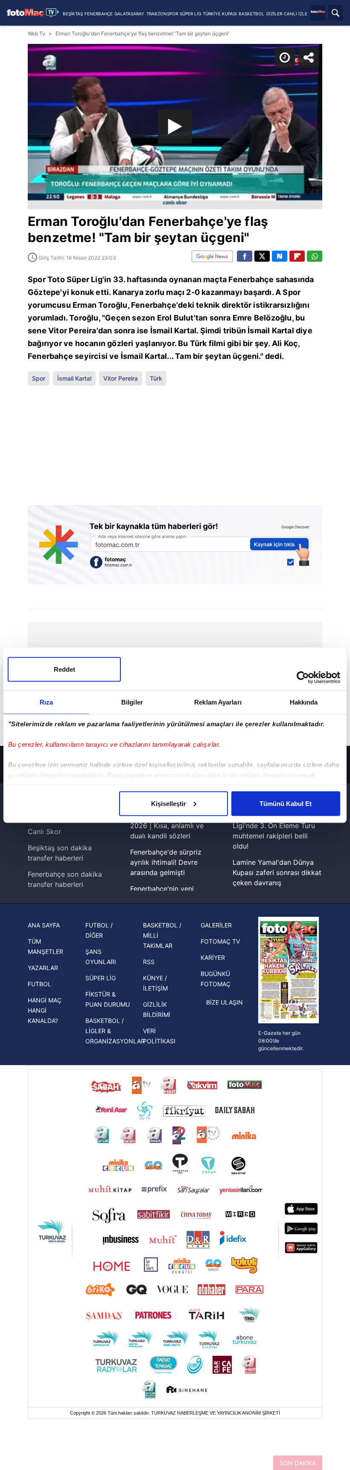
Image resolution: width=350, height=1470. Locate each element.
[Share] (336, 13)
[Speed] (312, 13)
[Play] (175, 735)
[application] (175, 735)
